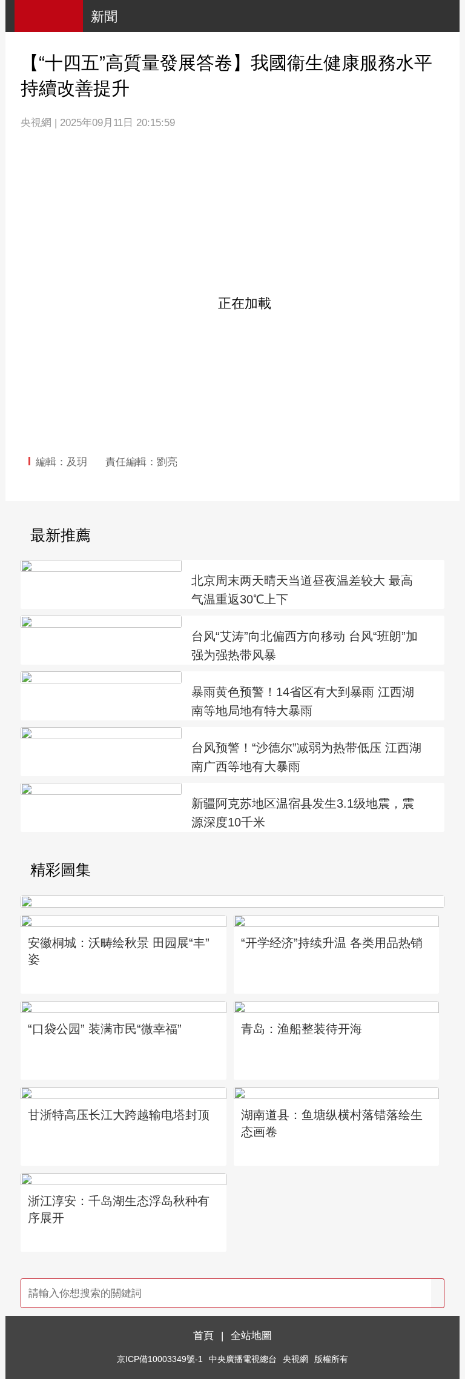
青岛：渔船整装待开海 (301, 1028)
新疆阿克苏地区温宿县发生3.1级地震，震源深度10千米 (302, 813)
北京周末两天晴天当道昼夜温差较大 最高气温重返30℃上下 (302, 590)
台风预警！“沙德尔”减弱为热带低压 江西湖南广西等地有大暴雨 (306, 757)
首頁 (203, 1335)
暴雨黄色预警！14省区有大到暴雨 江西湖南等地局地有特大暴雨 (302, 701)
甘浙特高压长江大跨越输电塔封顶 (118, 1114)
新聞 (104, 16)
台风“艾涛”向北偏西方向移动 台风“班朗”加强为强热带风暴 (304, 646)
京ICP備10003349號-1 (160, 1359)
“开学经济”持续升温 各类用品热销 (332, 942)
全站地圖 (251, 1335)
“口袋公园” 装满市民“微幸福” (105, 1028)
